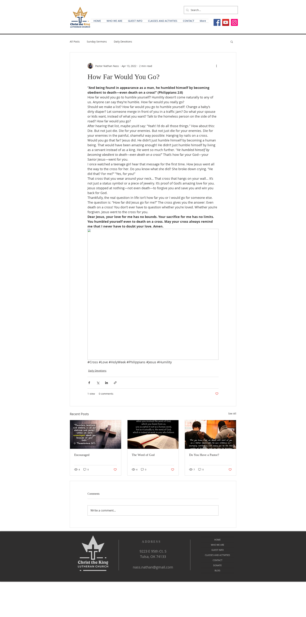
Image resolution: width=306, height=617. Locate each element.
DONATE (217, 565)
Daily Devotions (123, 41)
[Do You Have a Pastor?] (210, 434)
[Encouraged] (95, 434)
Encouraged (81, 455)
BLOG (217, 570)
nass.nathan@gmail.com (153, 567)
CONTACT (217, 560)
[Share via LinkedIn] (106, 382)
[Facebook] (217, 22)
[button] (114, 20)
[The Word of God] (153, 434)
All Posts (75, 41)
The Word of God (143, 455)
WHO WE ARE (217, 544)
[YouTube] (225, 22)
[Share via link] (115, 382)
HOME (217, 539)
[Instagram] (234, 22)
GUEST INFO (217, 549)
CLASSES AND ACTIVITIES (217, 555)
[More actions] (216, 66)
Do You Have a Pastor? (204, 455)
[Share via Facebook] (89, 382)
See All (232, 413)
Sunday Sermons (97, 41)
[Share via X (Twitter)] (98, 382)
